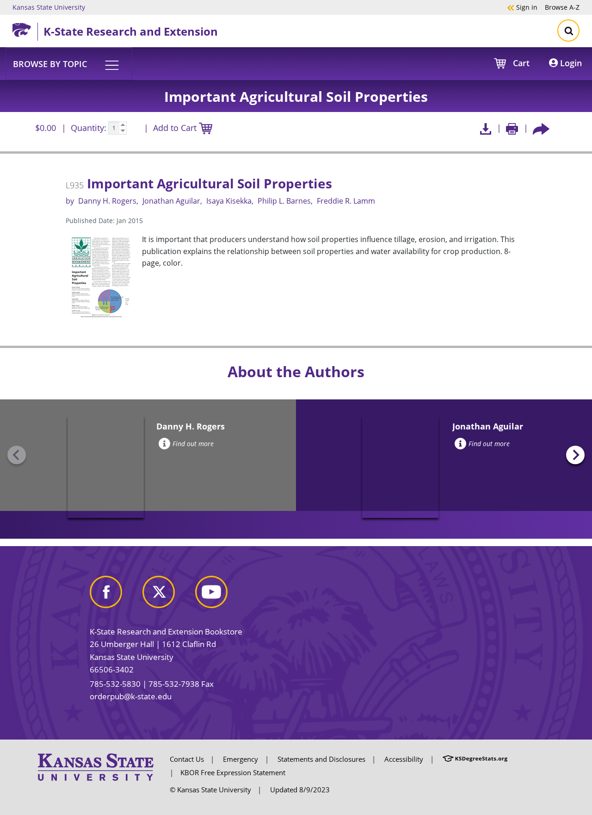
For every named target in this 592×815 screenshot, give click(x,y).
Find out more (193, 443)
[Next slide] (575, 455)
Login (570, 62)
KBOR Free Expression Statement (232, 772)
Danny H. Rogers (107, 201)
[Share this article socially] (541, 128)
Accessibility (403, 759)
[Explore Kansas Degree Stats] (475, 759)
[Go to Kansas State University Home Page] (96, 766)
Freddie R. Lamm (346, 201)
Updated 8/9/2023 (300, 789)
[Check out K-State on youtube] (220, 595)
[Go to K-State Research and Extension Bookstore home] (24, 28)
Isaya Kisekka (229, 201)
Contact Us (187, 759)
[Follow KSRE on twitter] (167, 595)
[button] (69, 63)
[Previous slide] (16, 455)
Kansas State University (48, 7)
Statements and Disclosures (321, 759)
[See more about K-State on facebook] (115, 595)
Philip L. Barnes (284, 201)
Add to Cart (176, 127)
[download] (485, 128)
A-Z (562, 7)
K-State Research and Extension (130, 31)
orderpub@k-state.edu (131, 696)
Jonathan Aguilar (171, 201)
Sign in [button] (522, 7)
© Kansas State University (210, 789)
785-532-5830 (115, 683)
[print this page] (512, 128)
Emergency (240, 759)
